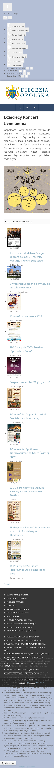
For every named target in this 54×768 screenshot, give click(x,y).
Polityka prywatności (27, 766)
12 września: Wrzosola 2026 (26, 316)
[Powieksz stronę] (31, 68)
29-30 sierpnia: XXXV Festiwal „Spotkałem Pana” (27, 349)
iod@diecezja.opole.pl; (35, 682)
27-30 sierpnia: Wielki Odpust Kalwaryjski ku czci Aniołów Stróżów (27, 491)
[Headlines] (27, 92)
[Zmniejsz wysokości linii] (24, 73)
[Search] (19, 107)
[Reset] (5, 17)
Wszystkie (8, 584)
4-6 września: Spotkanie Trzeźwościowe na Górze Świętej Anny (29, 452)
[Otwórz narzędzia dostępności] (7, 7)
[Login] (27, 107)
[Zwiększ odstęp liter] (26, 76)
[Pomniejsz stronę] (27, 68)
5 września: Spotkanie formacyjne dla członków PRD (30, 285)
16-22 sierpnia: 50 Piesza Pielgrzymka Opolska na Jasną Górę (27, 569)
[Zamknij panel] (10, 17)
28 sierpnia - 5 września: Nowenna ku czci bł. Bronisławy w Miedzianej (30, 531)
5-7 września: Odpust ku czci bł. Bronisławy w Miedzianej (28, 416)
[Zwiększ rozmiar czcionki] (24, 71)
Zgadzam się (8, 763)
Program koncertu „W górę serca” (30, 382)
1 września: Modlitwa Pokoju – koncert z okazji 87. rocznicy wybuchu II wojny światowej (28, 256)
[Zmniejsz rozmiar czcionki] (20, 71)
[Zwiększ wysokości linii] (28, 73)
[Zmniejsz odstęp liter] (22, 76)
